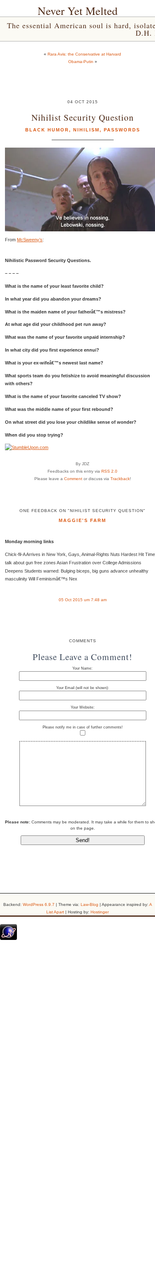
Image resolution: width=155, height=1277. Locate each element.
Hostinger (100, 912)
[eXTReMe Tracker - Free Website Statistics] (8, 938)
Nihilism (86, 129)
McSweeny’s (30, 239)
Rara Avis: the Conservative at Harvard (84, 54)
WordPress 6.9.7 (39, 904)
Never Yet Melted (78, 10)
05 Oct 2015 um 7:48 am (83, 599)
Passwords (122, 129)
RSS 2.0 (109, 471)
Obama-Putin (80, 61)
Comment (73, 478)
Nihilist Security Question (82, 117)
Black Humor (47, 129)
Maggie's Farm (82, 520)
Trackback (120, 478)
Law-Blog (89, 904)
